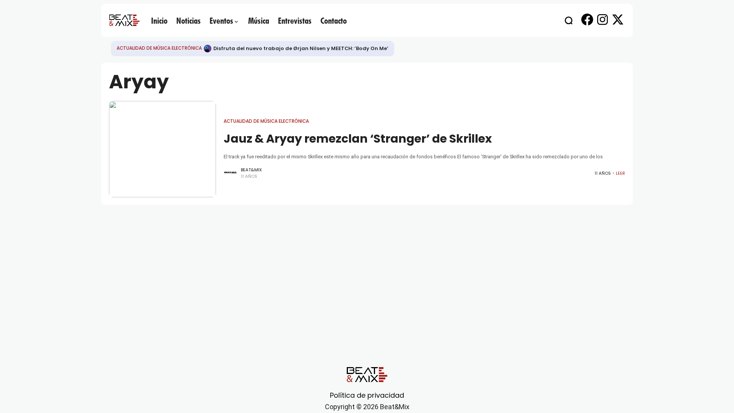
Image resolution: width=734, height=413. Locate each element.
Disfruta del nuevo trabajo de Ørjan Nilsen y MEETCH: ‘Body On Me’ (300, 48)
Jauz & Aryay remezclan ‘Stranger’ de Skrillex (358, 138)
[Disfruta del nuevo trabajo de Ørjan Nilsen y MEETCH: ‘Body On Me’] (207, 48)
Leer (620, 173)
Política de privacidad (367, 395)
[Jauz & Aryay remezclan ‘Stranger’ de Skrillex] (162, 149)
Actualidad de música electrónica (159, 48)
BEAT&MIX (251, 170)
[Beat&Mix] (124, 20)
